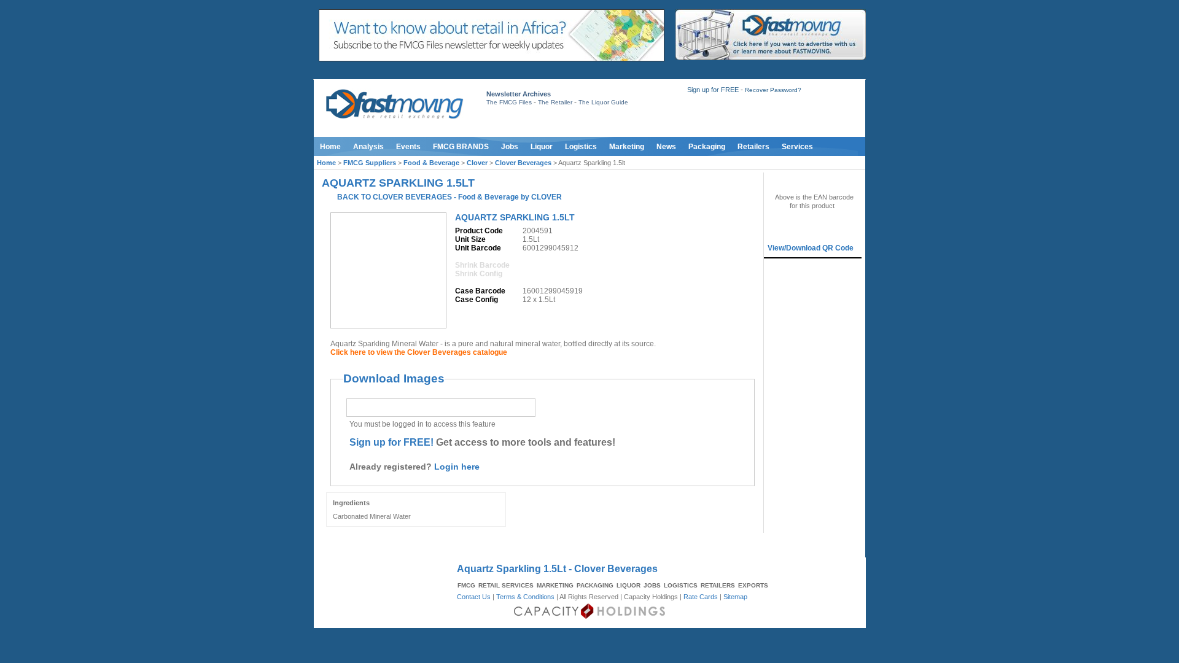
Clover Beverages (523, 162)
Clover (477, 162)
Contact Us (474, 596)
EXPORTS (753, 585)
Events (408, 146)
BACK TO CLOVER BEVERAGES (394, 197)
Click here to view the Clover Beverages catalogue (418, 352)
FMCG (466, 585)
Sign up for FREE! (391, 442)
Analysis (368, 146)
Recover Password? (773, 90)
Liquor (542, 146)
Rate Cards (700, 596)
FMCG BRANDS (461, 146)
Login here (457, 466)
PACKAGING (595, 585)
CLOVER (546, 197)
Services (797, 146)
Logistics (581, 146)
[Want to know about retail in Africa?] (491, 59)
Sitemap (735, 596)
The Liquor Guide (603, 102)
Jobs (509, 146)
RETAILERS (718, 585)
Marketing (626, 146)
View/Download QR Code (811, 248)
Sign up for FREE (713, 89)
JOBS (652, 585)
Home (330, 146)
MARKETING (555, 585)
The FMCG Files (509, 102)
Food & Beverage (431, 162)
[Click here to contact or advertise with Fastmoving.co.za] (770, 57)
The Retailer (555, 102)
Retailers (753, 146)
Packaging (706, 146)
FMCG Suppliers (369, 162)
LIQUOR (628, 585)
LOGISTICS (681, 585)
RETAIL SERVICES (506, 585)
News (666, 146)
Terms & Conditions (525, 596)
